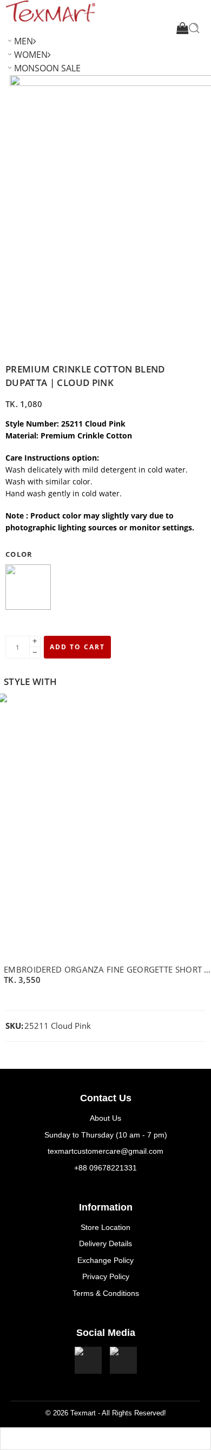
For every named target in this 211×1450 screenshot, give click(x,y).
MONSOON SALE (47, 68)
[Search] (194, 28)
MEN (23, 41)
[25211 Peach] (28, 588)
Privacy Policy (105, 1276)
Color (19, 554)
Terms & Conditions (105, 1293)
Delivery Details (105, 1243)
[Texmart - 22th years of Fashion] (50, 11)
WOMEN (31, 55)
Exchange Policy (105, 1260)
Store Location (105, 1227)
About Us (105, 1118)
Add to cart (77, 646)
